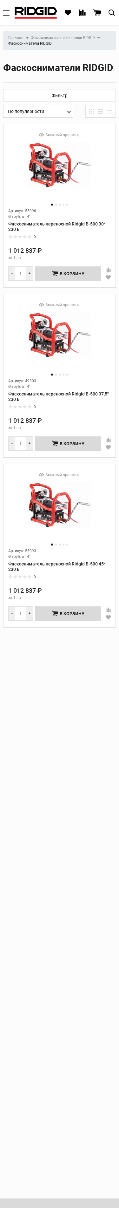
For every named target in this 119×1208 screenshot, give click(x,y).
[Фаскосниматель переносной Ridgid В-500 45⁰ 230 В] (59, 510)
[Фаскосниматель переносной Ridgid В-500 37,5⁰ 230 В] (59, 340)
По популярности (26, 111)
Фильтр (60, 95)
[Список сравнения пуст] (82, 13)
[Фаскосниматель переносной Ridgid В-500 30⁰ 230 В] (59, 170)
